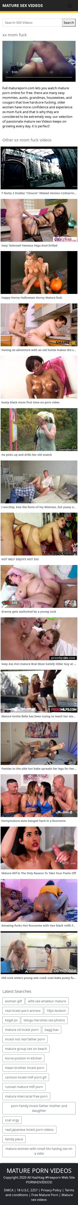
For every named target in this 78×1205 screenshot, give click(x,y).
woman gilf (13, 1001)
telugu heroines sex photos (44, 1020)
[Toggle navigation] (70, 6)
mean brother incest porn (24, 1068)
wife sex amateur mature (47, 1001)
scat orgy (12, 1120)
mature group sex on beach (26, 1049)
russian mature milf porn (24, 1087)
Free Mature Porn (44, 1195)
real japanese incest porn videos (29, 1129)
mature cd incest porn (22, 1030)
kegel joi (11, 1020)
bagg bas (52, 1030)
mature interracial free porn (26, 1096)
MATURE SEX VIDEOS (22, 5)
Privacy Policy (51, 1190)
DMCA (8, 1190)
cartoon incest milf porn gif (25, 1077)
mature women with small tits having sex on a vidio (39, 1151)
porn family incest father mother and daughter (39, 1108)
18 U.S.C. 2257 (27, 1190)
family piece (14, 1139)
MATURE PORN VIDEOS (39, 1171)
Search (69, 22)
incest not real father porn (25, 1039)
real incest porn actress (23, 1010)
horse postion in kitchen (23, 1058)
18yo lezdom (56, 1010)
